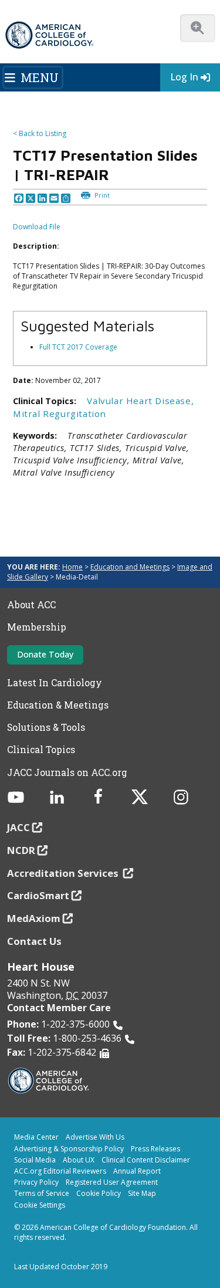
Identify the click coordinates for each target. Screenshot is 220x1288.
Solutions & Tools (46, 727)
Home (72, 567)
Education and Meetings (130, 567)
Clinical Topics (41, 749)
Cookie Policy (98, 1193)
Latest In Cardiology (54, 683)
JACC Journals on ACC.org (67, 772)
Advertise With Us (95, 1137)
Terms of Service (41, 1193)
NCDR (21, 850)
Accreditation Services (64, 873)
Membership (36, 627)
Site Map (142, 1193)
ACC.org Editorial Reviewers (60, 1171)
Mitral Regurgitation (59, 413)
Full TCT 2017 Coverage (78, 347)
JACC (18, 827)
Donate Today (45, 654)
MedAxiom (33, 918)
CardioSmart (38, 895)
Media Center (36, 1137)
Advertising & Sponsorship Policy (69, 1149)
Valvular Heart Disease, (140, 400)
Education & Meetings (58, 705)
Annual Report (137, 1171)
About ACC (31, 605)
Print (101, 195)
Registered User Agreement (112, 1182)
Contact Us (34, 941)
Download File (36, 227)
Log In (184, 76)
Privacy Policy (36, 1182)
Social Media (35, 1160)
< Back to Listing (39, 133)
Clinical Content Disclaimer (145, 1160)
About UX (78, 1160)
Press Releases (155, 1149)
